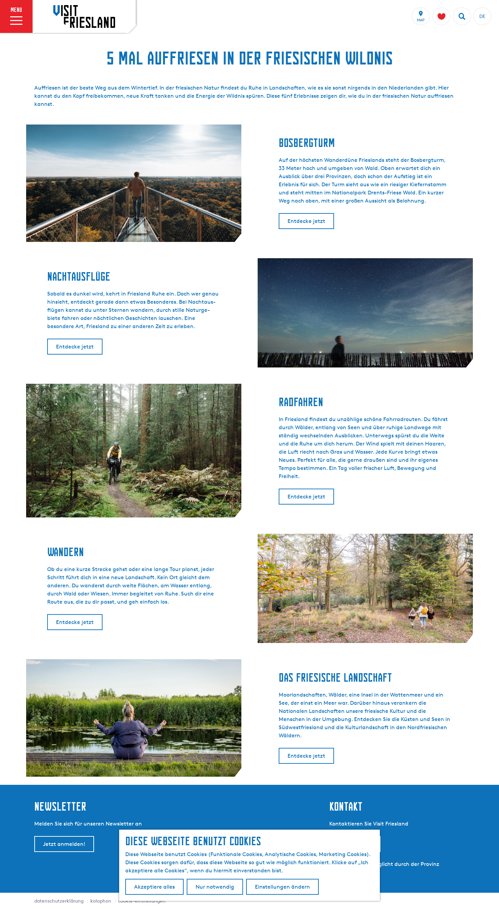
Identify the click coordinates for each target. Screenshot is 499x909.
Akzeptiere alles (154, 887)
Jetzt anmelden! (64, 844)
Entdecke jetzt (306, 221)
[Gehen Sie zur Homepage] (84, 16)
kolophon (100, 901)
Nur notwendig (215, 887)
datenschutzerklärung (59, 901)
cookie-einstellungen (142, 901)
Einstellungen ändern (282, 887)
